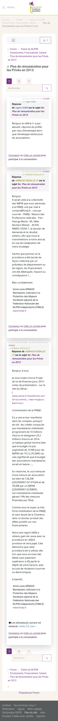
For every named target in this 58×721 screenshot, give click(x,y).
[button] (8, 7)
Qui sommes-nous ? (25, 705)
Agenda (40, 716)
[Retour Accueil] (35, 7)
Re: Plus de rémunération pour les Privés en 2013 (28, 111)
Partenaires (8, 709)
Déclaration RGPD (12, 712)
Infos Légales (35, 709)
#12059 (46, 99)
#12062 (46, 171)
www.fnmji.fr (19, 310)
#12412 (11, 345)
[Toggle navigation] (13, 40)
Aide (42, 712)
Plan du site (31, 712)
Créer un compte (32, 155)
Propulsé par (26, 692)
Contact (6, 705)
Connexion (14, 155)
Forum (36, 692)
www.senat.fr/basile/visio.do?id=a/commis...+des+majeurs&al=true (28, 399)
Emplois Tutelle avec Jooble (17, 716)
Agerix (21, 709)
